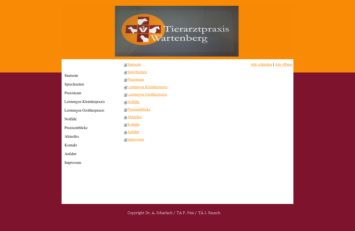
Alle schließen (261, 64)
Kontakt (133, 124)
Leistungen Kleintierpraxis (147, 86)
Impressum (135, 139)
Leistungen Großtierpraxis (147, 94)
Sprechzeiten (137, 71)
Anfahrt (133, 131)
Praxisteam (135, 79)
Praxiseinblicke (138, 109)
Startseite (134, 64)
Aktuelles (134, 116)
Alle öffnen (283, 64)
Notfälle (133, 101)
